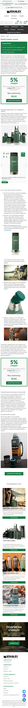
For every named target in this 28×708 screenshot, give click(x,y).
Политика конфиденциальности (11, 694)
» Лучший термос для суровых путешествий (12, 49)
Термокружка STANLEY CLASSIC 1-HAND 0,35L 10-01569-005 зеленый (13, 178)
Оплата (6, 669)
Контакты (14, 18)
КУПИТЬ (5, 182)
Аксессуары (21, 29)
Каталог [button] (6, 16)
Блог (5, 688)
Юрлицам (14, 16)
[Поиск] (2, 22)
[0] (24, 22)
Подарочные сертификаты (14, 32)
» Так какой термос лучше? (8, 52)
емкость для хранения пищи (11, 319)
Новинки (6, 690)
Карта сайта (7, 678)
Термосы (6, 26)
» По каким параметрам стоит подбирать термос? (13, 47)
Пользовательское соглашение (11, 683)
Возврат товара (8, 671)
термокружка (7, 230)
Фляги (22, 26)
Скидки (6, 692)
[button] (7, 4)
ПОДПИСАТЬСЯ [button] (14, 643)
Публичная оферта (8, 680)
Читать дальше (14, 517)
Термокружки (14, 26)
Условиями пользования (17, 647)
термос (9, 121)
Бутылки (13, 29)
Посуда (6, 29)
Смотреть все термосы (14, 100)
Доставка (6, 666)
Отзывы (21, 16)
